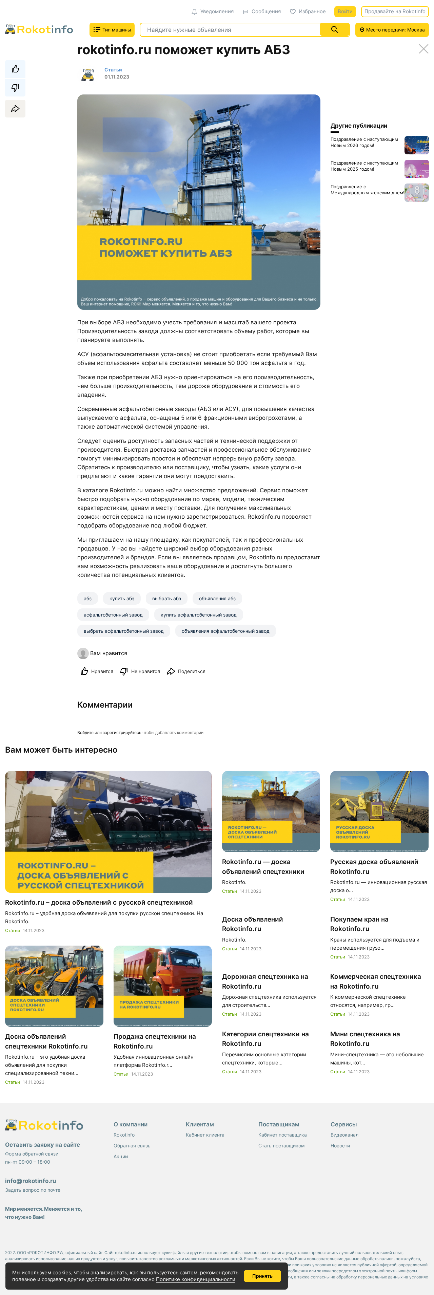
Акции (121, 1156)
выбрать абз (166, 598)
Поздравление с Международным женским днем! (368, 189)
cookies (62, 1272)
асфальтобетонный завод (113, 615)
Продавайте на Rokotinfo (395, 11)
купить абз (122, 598)
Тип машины (116, 30)
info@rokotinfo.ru (30, 1181)
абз (88, 598)
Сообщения (266, 11)
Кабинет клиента (205, 1135)
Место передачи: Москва (395, 30)
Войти (345, 11)
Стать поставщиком (281, 1145)
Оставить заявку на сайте (42, 1144)
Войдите (85, 732)
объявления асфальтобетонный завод (226, 631)
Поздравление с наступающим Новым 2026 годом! (364, 142)
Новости (340, 1145)
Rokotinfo (124, 1135)
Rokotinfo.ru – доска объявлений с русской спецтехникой (99, 902)
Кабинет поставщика (282, 1135)
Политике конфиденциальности (195, 1279)
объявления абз (217, 598)
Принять (262, 1276)
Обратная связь (132, 1145)
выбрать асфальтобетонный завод (124, 631)
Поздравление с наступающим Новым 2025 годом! (364, 166)
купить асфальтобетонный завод (199, 615)
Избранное (312, 11)
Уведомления (217, 11)
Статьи (12, 930)
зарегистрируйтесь (122, 732)
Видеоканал (344, 1135)
